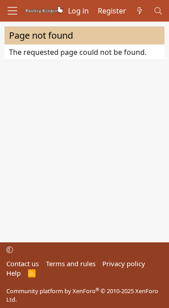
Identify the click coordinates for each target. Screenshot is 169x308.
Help (13, 272)
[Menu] (12, 11)
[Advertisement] (84, 149)
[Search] (158, 10)
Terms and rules (71, 263)
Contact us (22, 263)
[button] (10, 249)
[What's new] (140, 10)
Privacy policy (123, 263)
